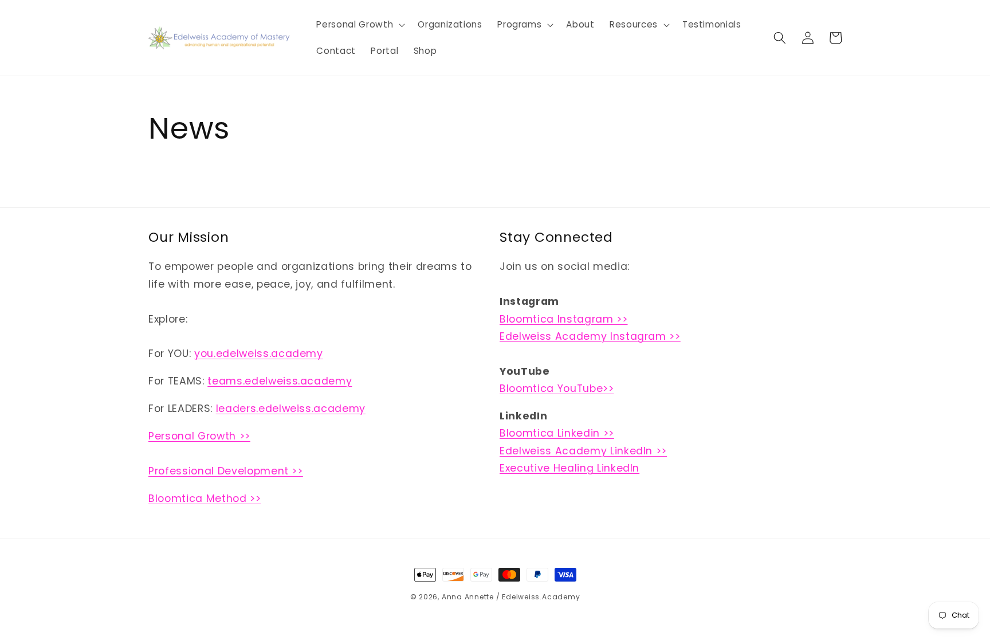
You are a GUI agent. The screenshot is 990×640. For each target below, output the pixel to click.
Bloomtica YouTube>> (557, 388)
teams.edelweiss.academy (279, 381)
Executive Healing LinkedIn (569, 468)
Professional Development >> (225, 471)
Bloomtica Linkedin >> (557, 433)
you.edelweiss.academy (258, 353)
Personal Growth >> (199, 436)
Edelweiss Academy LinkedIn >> (583, 451)
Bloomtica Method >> (204, 498)
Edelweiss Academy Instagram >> (590, 336)
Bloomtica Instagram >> (564, 319)
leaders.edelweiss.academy (291, 408)
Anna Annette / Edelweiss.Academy (511, 597)
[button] (359, 24)
